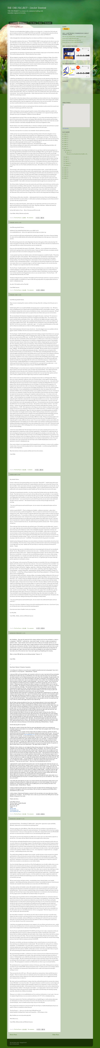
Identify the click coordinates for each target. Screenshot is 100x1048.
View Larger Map (65, 128)
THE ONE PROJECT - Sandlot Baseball (26, 7)
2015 (65, 168)
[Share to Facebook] (41, 218)
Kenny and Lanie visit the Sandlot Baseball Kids (72, 42)
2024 (65, 136)
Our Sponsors (23, 23)
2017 (65, 146)
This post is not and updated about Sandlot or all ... (77, 154)
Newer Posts (13, 1035)
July (66, 157)
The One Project (17, 217)
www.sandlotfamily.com (29, 734)
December (67, 150)
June (66, 159)
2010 (65, 178)
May (66, 161)
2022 (65, 140)
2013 (65, 172)
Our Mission (13, 23)
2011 (65, 176)
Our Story (33, 23)
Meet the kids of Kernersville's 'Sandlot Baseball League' (74, 36)
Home (40, 23)
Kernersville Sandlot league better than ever (71, 40)
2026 (65, 134)
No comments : (30, 217)
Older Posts (55, 1035)
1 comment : (30, 469)
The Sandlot (48, 23)
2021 (65, 142)
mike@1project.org (14, 810)
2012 (65, 174)
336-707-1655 (13, 808)
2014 (65, 170)
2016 (65, 148)
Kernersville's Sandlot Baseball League (70, 38)
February (67, 163)
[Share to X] (40, 218)
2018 (65, 144)
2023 (65, 138)
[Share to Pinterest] (43, 218)
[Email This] (36, 218)
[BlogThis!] (38, 218)
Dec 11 (68, 152)
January (67, 165)
